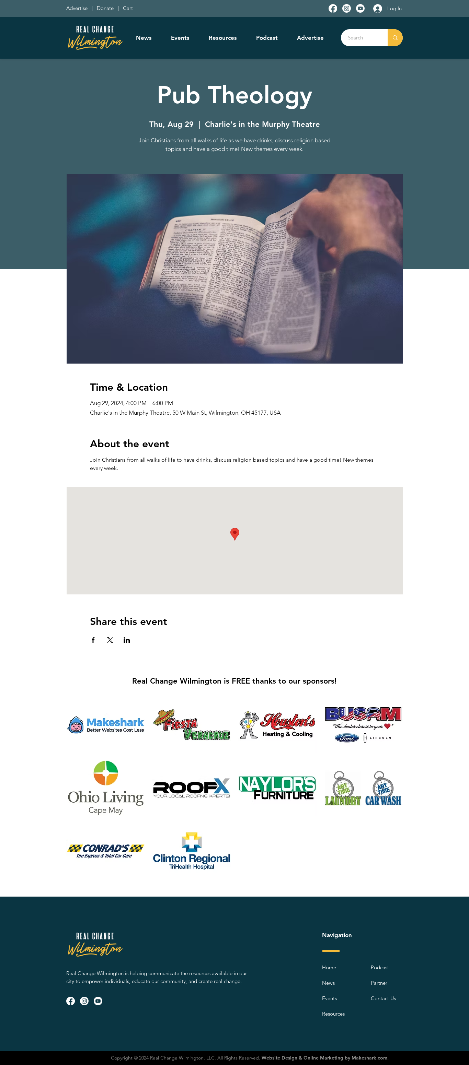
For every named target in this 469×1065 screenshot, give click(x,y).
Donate (106, 8)
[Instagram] (346, 8)
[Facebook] (333, 8)
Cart (128, 8)
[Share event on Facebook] (93, 640)
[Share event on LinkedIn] (127, 640)
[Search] (395, 37)
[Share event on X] (110, 640)
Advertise (77, 8)
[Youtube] (360, 8)
